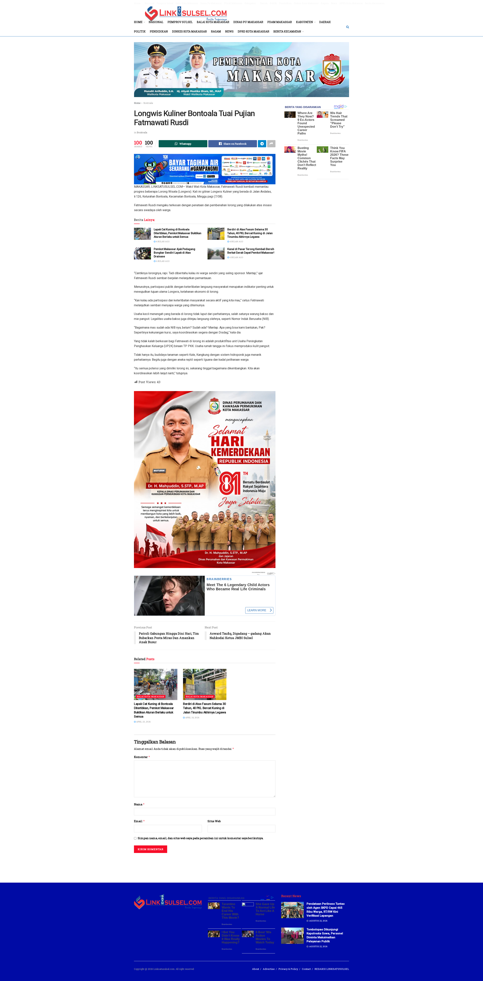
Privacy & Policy (288, 969)
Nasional (149, 3)
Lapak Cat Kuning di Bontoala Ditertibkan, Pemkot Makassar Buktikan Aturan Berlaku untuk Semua (177, 233)
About (255, 969)
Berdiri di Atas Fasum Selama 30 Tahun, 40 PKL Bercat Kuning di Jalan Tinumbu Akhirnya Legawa (250, 233)
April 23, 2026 (143, 721)
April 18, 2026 (192, 717)
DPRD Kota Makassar (351, 3)
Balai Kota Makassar (186, 3)
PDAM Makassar (233, 3)
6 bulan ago (162, 261)
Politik (273, 3)
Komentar (142, 757)
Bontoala (148, 102)
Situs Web (214, 821)
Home (137, 3)
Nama (139, 804)
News (334, 3)
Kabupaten (250, 3)
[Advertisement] (241, 865)
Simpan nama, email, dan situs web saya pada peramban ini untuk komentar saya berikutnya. (200, 838)
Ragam (325, 3)
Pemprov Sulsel (165, 3)
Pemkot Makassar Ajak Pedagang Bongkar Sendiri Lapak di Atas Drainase (174, 253)
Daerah (264, 3)
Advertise (269, 969)
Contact (306, 969)
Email (139, 821)
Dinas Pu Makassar (211, 3)
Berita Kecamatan (375, 3)
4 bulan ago (162, 241)
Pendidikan (285, 3)
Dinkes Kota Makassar (306, 3)
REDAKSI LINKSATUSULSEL (332, 969)
